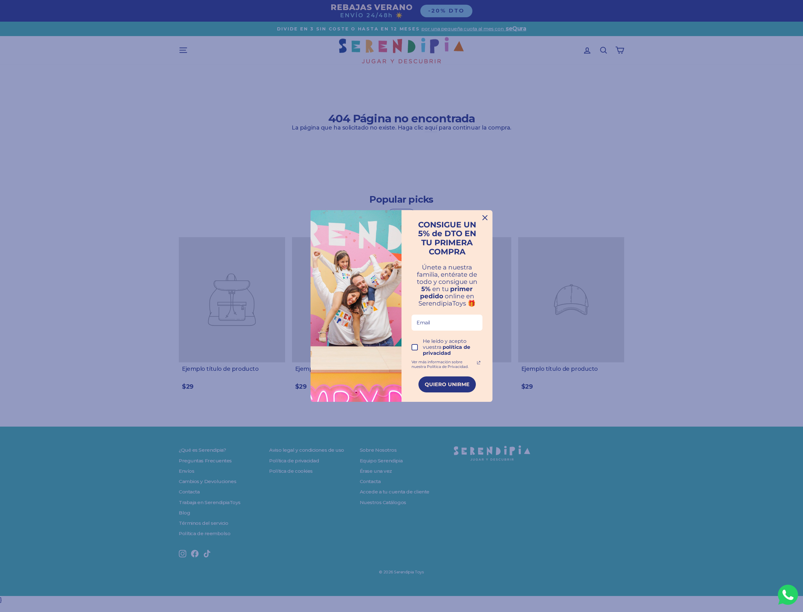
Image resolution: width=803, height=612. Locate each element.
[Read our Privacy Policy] (478, 362)
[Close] (484, 217)
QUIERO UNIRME (447, 384)
